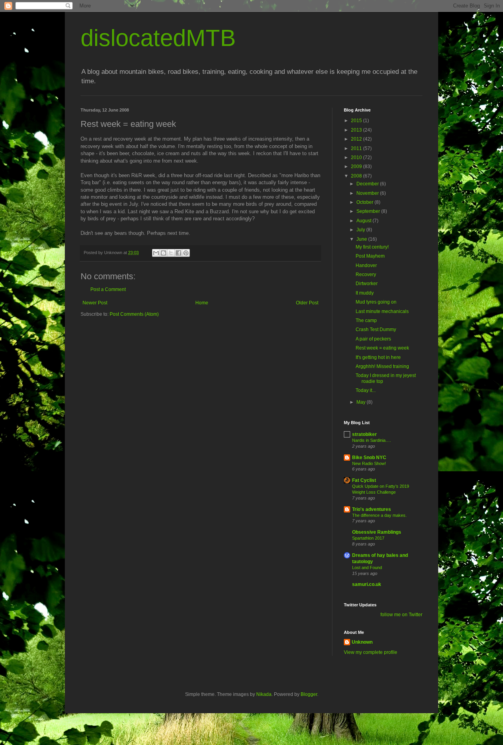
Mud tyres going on (376, 302)
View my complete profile (370, 652)
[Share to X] (171, 253)
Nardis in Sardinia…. (371, 440)
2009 (357, 166)
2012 (357, 139)
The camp (366, 320)
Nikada (264, 694)
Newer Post (95, 303)
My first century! (372, 247)
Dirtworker (367, 283)
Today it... (366, 390)
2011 (357, 148)
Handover (366, 265)
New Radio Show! (369, 463)
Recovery (366, 274)
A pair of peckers (373, 339)
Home (201, 303)
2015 (357, 120)
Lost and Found (367, 567)
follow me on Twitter (401, 614)
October (365, 202)
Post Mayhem (370, 256)
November (368, 193)
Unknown (362, 642)
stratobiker (364, 434)
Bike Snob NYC (369, 457)
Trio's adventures (371, 509)
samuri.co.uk (366, 584)
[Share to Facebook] (178, 253)
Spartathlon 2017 (368, 538)
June (362, 239)
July (361, 229)
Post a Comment (108, 289)
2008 (357, 176)
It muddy (365, 293)
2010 (357, 157)
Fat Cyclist (364, 480)
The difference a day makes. (379, 515)
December (368, 184)
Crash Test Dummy (376, 329)
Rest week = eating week (382, 348)
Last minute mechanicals (382, 311)
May (361, 402)
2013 (357, 130)
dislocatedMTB (158, 38)
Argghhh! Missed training (382, 366)
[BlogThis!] (163, 253)
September (368, 211)
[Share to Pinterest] (186, 253)
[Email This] (156, 253)
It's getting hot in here (378, 357)
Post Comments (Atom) (134, 314)
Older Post (307, 303)
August (364, 220)
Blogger (309, 694)
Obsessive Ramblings (376, 532)
